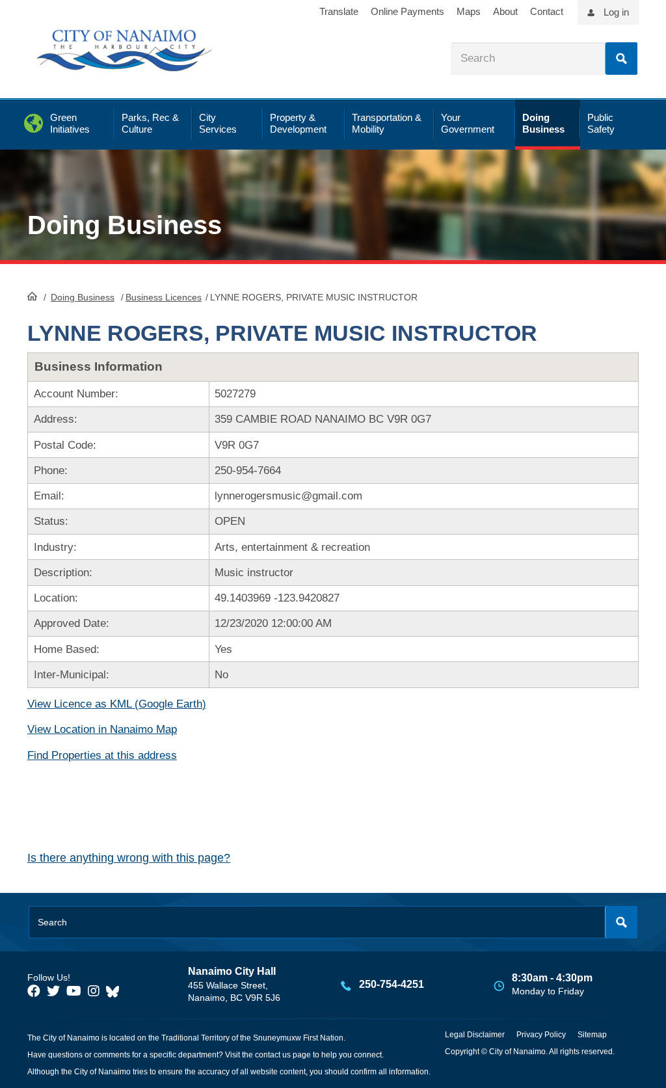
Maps (469, 11)
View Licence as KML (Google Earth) (116, 704)
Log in (616, 12)
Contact (546, 11)
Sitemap (592, 1034)
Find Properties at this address (102, 755)
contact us (273, 1054)
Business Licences (164, 297)
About (505, 11)
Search (621, 58)
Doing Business (82, 297)
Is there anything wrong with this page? (128, 857)
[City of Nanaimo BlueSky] (116, 991)
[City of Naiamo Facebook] (33, 991)
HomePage (32, 295)
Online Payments (407, 11)
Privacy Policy (541, 1034)
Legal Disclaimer (475, 1034)
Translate (338, 11)
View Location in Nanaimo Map (102, 729)
